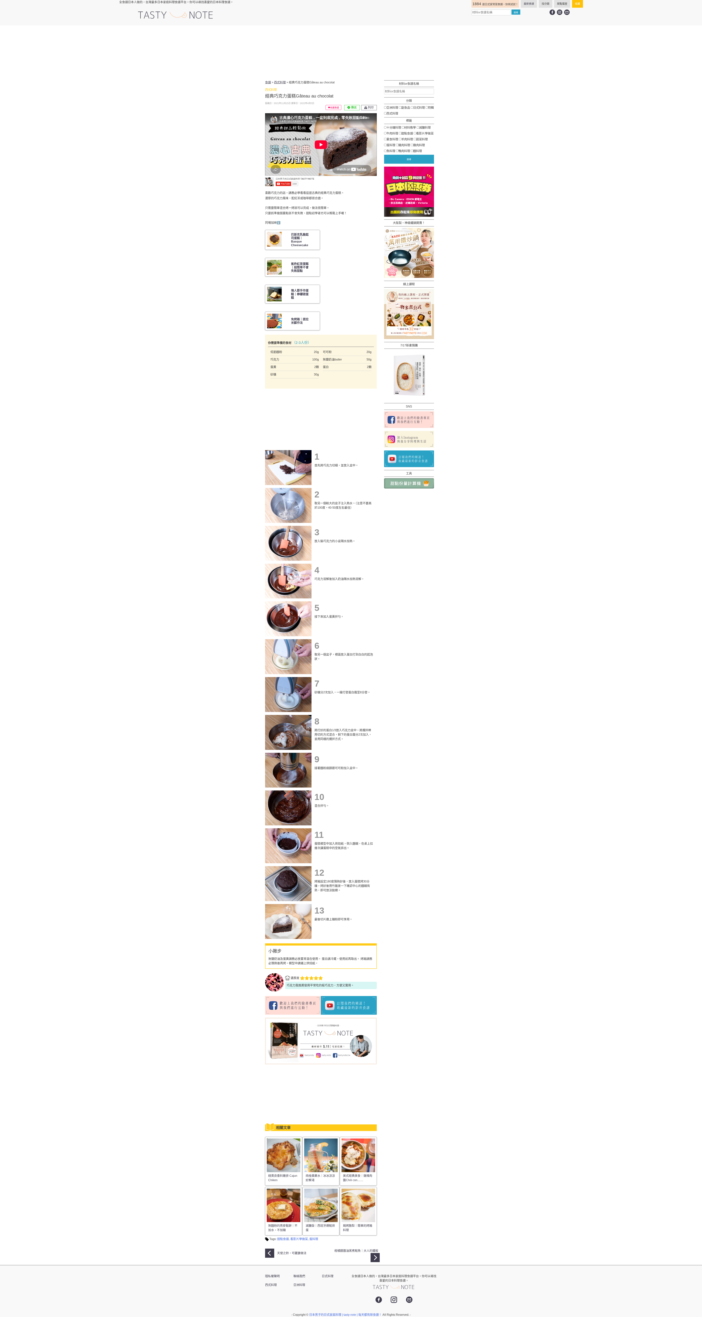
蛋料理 (313, 1239)
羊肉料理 (407, 139)
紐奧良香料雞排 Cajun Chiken (282, 1178)
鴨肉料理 (404, 151)
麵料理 (417, 151)
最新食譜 (529, 3)
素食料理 (392, 139)
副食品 (405, 107)
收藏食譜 (334, 107)
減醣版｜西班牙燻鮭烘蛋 (320, 1228)
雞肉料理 (419, 145)
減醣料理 (425, 127)
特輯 (431, 107)
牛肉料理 (392, 133)
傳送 (353, 107)
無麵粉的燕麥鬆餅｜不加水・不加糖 (282, 1228)
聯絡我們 (299, 1276)
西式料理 (392, 113)
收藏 (577, 3)
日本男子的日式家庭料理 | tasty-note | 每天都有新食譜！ (345, 1314)
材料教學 (410, 127)
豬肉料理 (404, 145)
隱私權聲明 (272, 1276)
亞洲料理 (392, 107)
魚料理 (390, 151)
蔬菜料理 (422, 139)
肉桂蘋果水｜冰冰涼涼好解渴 (320, 1178)
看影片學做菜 (299, 1239)
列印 (370, 107)
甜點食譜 (283, 1239)
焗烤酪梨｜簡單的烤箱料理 (357, 1228)
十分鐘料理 (393, 127)
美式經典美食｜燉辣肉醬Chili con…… (357, 1178)
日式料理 (419, 107)
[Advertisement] (351, 52)
